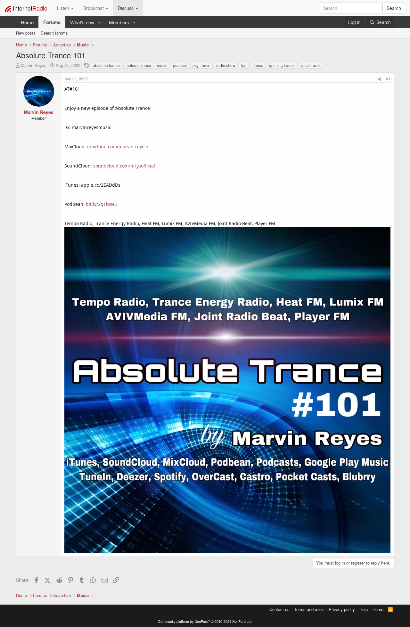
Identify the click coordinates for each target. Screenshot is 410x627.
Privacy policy (342, 609)
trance (257, 65)
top (244, 65)
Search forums (54, 33)
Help (363, 609)
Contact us (279, 609)
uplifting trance (282, 65)
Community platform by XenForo (205, 621)
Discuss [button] (126, 8)
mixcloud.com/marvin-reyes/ (117, 146)
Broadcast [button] (94, 8)
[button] (99, 22)
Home (27, 22)
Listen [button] (63, 8)
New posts (26, 33)
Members (119, 22)
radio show (225, 65)
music (162, 65)
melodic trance (138, 65)
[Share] (380, 78)
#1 (388, 78)
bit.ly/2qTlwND (102, 204)
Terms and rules (309, 609)
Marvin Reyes (33, 65)
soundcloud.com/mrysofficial (124, 166)
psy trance (201, 65)
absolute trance (106, 65)
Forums (52, 22)
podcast (180, 65)
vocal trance (311, 65)
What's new (82, 22)
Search (394, 8)
